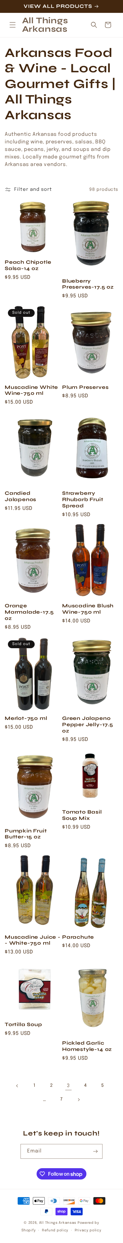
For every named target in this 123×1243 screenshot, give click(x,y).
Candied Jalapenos (20, 496)
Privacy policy (88, 1230)
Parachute (78, 937)
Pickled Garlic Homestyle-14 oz (87, 1046)
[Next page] (78, 1100)
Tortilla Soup (23, 1024)
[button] (13, 25)
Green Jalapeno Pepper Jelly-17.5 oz (87, 724)
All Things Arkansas (57, 1223)
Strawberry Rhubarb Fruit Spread (82, 499)
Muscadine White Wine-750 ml (31, 390)
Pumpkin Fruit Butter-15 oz (26, 834)
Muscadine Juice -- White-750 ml (33, 940)
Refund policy (55, 1230)
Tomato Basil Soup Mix (82, 815)
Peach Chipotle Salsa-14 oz (28, 265)
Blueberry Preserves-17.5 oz (88, 284)
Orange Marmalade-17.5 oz (29, 612)
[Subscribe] (95, 1151)
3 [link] (68, 1085)
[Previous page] (17, 1086)
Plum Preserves (85, 387)
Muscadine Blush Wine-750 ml (88, 609)
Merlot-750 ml (26, 718)
